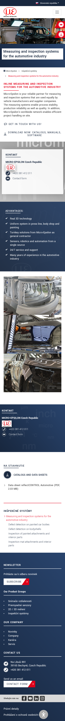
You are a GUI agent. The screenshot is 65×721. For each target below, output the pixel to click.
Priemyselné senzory (19, 605)
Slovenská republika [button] (48, 3)
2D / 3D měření (16, 609)
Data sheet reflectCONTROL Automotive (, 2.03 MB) (34, 487)
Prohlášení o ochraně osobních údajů (24, 715)
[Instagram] (42, 698)
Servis (11, 644)
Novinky (12, 631)
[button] (43, 714)
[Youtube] (30, 698)
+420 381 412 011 (22, 173)
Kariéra (12, 640)
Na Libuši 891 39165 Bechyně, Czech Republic (28, 663)
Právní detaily (11, 709)
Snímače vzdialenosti (20, 601)
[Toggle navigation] (57, 12)
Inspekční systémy (18, 613)
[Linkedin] (36, 698)
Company (13, 635)
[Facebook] (24, 698)
